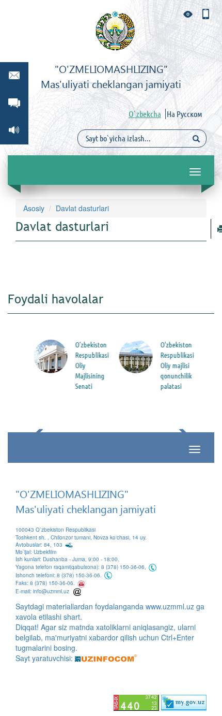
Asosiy (33, 208)
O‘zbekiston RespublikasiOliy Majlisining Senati (89, 365)
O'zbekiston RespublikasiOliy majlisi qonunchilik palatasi (175, 365)
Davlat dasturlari (82, 208)
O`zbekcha (145, 114)
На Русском (184, 114)
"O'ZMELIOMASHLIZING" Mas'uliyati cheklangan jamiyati (85, 501)
